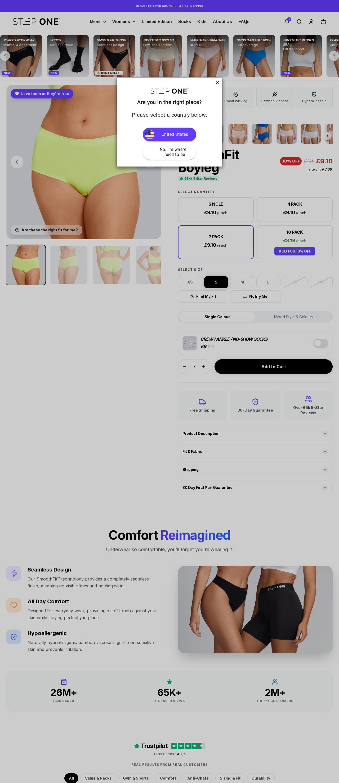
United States (175, 134)
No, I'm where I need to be (175, 152)
